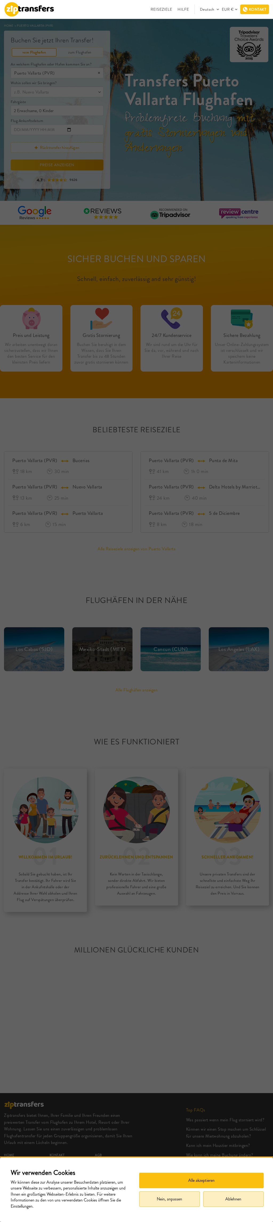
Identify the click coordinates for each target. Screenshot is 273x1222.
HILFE (183, 9)
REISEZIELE (161, 9)
